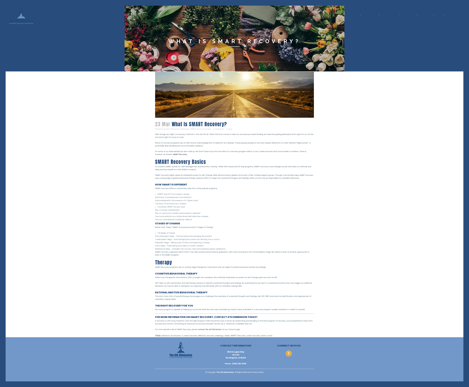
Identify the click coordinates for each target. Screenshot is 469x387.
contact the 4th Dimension (209, 329)
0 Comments (218, 129)
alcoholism (176, 336)
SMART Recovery (197, 129)
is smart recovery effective (194, 336)
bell (209, 129)
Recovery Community (180, 129)
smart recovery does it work (259, 336)
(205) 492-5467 (239, 363)
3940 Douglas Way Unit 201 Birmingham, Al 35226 (236, 355)
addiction (166, 336)
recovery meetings (215, 336)
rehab (227, 336)
